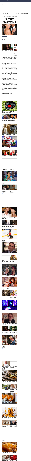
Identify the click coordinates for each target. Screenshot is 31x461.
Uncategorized (4, 36)
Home (2, 16)
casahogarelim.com (6, 0)
